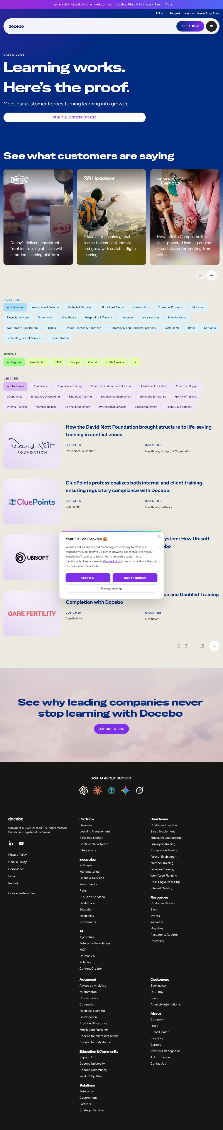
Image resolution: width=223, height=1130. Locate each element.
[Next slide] (211, 275)
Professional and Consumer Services (133, 328)
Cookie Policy (112, 561)
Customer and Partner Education (111, 386)
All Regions (14, 362)
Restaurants (171, 328)
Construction (140, 307)
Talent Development (179, 406)
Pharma (51, 328)
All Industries (15, 307)
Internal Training (17, 406)
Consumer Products (170, 307)
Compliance (40, 386)
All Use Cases (15, 386)
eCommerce (14, 396)
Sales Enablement (146, 406)
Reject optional (135, 578)
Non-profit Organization (22, 328)
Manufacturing (177, 317)
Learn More (163, 4)
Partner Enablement (77, 406)
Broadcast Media (113, 307)
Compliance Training (69, 386)
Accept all (88, 578)
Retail (191, 328)
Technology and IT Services (24, 338)
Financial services (18, 317)
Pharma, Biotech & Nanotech (83, 328)
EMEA (58, 362)
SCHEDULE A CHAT (111, 729)
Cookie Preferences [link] (21, 893)
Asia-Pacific (37, 362)
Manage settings (111, 588)
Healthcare (69, 317)
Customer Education (154, 386)
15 (202, 645)
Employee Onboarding (45, 396)
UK (134, 362)
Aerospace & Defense (45, 307)
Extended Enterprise (153, 396)
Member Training (46, 406)
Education (197, 307)
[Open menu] (211, 26)
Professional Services (112, 406)
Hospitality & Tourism (98, 317)
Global (92, 362)
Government (46, 317)
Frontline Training (185, 396)
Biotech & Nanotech (80, 307)
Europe (74, 362)
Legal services (150, 317)
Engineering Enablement (116, 396)
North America (114, 362)
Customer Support (187, 386)
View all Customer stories (74, 117)
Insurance (127, 317)
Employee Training (80, 396)
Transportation (59, 338)
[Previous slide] (200, 275)
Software (210, 328)
